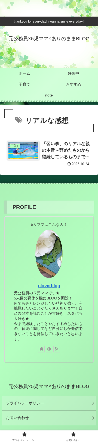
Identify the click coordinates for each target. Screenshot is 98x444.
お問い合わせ (17, 417)
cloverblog (49, 285)
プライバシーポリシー (25, 403)
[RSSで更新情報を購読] (56, 349)
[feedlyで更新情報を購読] (49, 349)
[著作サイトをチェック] (41, 349)
